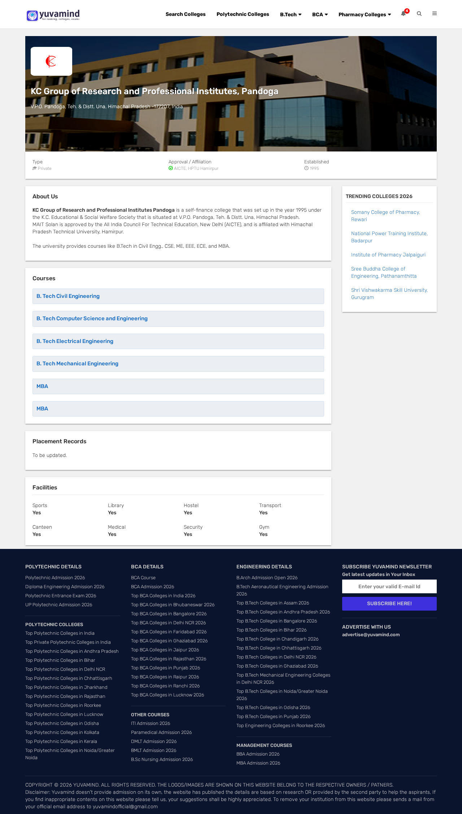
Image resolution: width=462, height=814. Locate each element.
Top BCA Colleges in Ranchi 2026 (165, 685)
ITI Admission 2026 (150, 723)
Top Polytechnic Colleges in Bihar (60, 660)
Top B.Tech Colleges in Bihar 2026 (271, 630)
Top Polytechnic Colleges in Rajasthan (65, 696)
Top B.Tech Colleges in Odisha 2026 (273, 707)
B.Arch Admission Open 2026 (267, 577)
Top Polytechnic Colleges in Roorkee (63, 705)
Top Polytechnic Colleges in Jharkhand (66, 687)
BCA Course (143, 577)
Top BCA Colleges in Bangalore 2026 (169, 613)
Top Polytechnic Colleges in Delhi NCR (65, 669)
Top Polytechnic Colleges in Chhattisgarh (68, 678)
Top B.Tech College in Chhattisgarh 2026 (279, 648)
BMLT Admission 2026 (153, 750)
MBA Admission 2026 (258, 763)
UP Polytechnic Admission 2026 (58, 604)
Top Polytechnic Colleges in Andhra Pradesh (72, 651)
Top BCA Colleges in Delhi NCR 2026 (168, 622)
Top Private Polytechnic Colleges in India (68, 642)
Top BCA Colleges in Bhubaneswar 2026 (173, 604)
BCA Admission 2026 (152, 586)
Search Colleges (186, 14)
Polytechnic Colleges (243, 14)
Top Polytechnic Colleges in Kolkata (62, 732)
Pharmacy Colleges (362, 15)
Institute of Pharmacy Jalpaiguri (388, 255)
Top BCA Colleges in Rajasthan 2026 (168, 658)
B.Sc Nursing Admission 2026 (162, 759)
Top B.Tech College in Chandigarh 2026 (277, 639)
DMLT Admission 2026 (154, 741)
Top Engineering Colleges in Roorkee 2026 (280, 725)
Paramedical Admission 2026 (161, 732)
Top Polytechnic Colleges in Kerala (61, 741)
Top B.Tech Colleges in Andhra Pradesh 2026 (283, 612)
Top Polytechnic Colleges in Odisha (62, 723)
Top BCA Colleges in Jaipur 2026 (165, 649)
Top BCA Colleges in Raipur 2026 (165, 676)
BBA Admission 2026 (258, 754)
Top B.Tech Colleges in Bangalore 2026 (276, 621)
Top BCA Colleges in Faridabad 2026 (169, 631)
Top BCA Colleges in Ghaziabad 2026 (169, 640)
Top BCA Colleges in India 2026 (163, 595)
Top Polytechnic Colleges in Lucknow (64, 714)
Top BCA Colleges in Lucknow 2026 (167, 695)
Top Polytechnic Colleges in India (60, 633)
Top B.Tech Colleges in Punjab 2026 (273, 716)
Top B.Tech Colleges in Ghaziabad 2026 (277, 666)
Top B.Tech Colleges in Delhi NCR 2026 (276, 657)
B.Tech (288, 15)
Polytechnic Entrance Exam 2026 (60, 595)
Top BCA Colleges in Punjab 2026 (165, 667)
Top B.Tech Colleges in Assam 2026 (272, 603)
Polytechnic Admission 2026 (55, 577)
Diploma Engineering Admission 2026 (65, 586)
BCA (317, 15)
